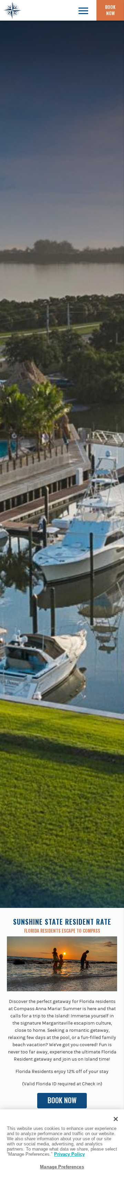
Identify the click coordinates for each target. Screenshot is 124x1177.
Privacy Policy (69, 1154)
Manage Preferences (62, 1166)
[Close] (115, 1119)
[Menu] (83, 10)
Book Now (110, 9)
